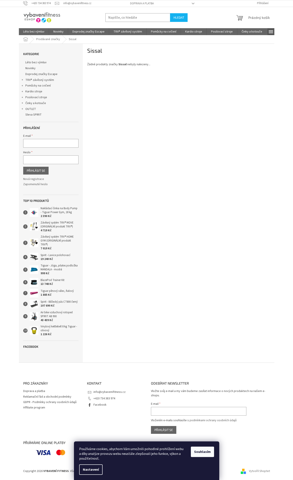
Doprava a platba (142, 3)
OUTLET (30, 109)
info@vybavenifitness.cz (109, 392)
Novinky (30, 68)
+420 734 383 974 (104, 398)
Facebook (99, 405)
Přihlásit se (36, 170)
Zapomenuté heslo (35, 184)
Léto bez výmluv (36, 62)
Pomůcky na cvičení (38, 85)
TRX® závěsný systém (39, 80)
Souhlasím (202, 451)
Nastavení (91, 469)
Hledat (179, 17)
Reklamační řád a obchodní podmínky (47, 397)
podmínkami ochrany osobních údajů (213, 420)
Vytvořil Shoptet (259, 471)
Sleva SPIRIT (33, 115)
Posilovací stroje (36, 97)
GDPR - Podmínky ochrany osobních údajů (50, 402)
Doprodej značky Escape (41, 74)
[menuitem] (34, 31)
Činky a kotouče (35, 103)
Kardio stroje (33, 91)
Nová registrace (33, 179)
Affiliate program (34, 407)
